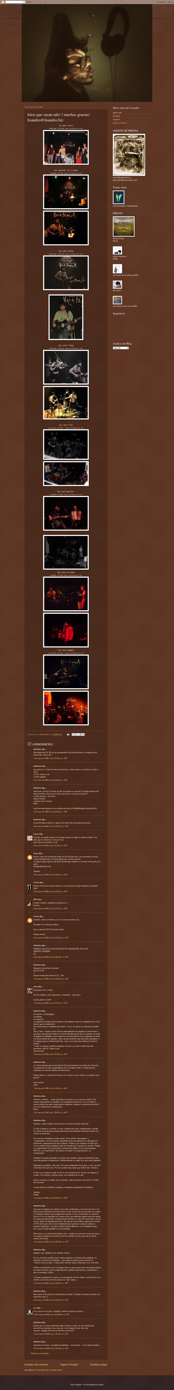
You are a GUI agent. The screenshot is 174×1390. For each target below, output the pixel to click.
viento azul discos (120, 123)
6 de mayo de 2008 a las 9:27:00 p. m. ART (50, 909)
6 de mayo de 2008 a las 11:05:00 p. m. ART (50, 957)
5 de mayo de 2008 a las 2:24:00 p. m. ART (50, 758)
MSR (35, 899)
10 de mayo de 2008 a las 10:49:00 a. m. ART (51, 1315)
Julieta (36, 882)
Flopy (35, 853)
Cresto (36, 916)
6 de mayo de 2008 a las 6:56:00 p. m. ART (50, 875)
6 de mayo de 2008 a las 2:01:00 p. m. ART (50, 846)
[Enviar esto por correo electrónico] (73, 734)
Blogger (100, 1385)
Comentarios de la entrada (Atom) (49, 1370)
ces (34, 1308)
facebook (116, 116)
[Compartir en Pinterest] (83, 734)
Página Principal (69, 1364)
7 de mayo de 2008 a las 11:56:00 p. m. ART (50, 1283)
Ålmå (35, 987)
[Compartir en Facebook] (80, 734)
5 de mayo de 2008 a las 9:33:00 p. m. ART (50, 812)
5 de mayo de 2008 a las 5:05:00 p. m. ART (50, 780)
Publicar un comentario (40, 1353)
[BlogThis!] (75, 734)
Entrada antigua (98, 1364)
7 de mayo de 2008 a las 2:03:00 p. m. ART (50, 1054)
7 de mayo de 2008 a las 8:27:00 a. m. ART (50, 1003)
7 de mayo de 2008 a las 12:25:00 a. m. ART (51, 979)
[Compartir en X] (78, 734)
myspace (116, 119)
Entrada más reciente (36, 1364)
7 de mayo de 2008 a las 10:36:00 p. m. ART (51, 1242)
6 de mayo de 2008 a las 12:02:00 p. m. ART (51, 826)
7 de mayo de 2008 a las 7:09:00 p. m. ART (50, 1112)
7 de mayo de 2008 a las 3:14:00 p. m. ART (50, 1088)
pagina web (117, 113)
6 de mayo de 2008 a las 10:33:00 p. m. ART (51, 938)
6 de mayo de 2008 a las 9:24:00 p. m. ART (50, 892)
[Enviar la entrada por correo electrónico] (68, 734)
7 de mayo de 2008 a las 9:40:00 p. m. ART (50, 1198)
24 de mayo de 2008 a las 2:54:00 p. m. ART (51, 1348)
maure (36, 834)
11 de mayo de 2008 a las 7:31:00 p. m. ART (50, 1334)
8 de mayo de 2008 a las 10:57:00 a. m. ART (51, 1300)
